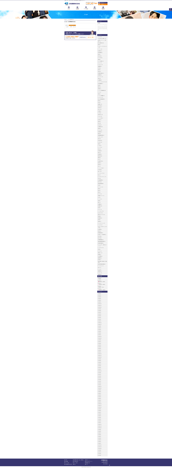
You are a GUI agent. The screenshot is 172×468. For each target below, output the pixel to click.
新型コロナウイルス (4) (101, 214)
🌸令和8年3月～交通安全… (102, 289)
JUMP (74, 464)
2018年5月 (99, 436)
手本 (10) (99, 178)
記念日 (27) (99, 119)
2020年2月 (99, 400)
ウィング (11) (100, 147)
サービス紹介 (86, 8)
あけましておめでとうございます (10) (102, 227)
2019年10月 (99, 407)
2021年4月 (99, 379)
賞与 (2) (99, 192)
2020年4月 (99, 396)
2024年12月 (99, 322)
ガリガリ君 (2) (100, 57)
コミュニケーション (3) (101, 223)
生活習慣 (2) (100, 229)
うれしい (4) (100, 272)
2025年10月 (99, 307)
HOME (69, 8)
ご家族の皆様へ (76, 461)
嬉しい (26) (99, 171)
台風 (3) (99, 207)
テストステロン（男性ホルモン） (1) (102, 245)
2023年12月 (99, 336)
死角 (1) (99, 188)
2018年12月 (99, 424)
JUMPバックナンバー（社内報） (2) (102, 41)
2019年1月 (99, 422)
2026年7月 (99, 293)
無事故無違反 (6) (100, 232)
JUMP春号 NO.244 (101, 287)
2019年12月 (99, 403)
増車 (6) (99, 100)
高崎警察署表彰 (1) (101, 239)
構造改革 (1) (100, 274)
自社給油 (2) (100, 150)
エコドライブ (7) (100, 97)
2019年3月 (99, 419)
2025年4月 (99, 315)
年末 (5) (99, 102)
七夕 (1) (99, 197)
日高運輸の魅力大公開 (68, 464)
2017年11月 (99, 446)
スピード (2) (100, 209)
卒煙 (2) (99, 249)
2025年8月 (99, 310)
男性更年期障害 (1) (101, 243)
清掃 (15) (99, 121)
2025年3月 (99, 317)
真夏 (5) (99, 200)
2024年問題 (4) (100, 256)
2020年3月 (99, 398)
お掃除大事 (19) (100, 126)
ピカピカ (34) (100, 142)
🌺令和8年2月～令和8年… (102, 281)
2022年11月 (99, 355)
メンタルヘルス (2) (101, 247)
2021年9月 (99, 372)
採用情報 (94, 8)
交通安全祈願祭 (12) (101, 73)
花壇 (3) (99, 85)
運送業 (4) (99, 254)
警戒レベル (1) (100, 252)
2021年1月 (99, 384)
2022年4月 (99, 365)
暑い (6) (99, 202)
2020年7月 (99, 393)
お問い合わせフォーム (103, 2)
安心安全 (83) (100, 140)
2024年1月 (99, 334)
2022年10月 (99, 357)
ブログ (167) (100, 36)
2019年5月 (99, 415)
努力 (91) (99, 138)
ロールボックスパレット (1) (102, 176)
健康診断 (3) (100, 66)
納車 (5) (99, 44)
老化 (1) (99, 190)
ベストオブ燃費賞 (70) (101, 95)
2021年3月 (99, 381)
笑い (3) (99, 166)
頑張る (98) (99, 107)
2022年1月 (99, 369)
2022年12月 (99, 353)
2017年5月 (99, 455)
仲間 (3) (99, 219)
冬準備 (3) (99, 111)
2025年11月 (99, 305)
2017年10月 (99, 448)
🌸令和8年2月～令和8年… (102, 284)
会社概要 (77, 8)
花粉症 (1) (99, 216)
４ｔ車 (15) (99, 145)
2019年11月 (99, 405)
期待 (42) (99, 133)
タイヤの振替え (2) (101, 61)
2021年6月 (99, 376)
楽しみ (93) (99, 109)
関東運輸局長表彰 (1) (101, 135)
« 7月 (98, 30)
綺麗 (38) (99, 128)
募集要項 (103, 8)
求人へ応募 (91, 37)
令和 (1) (99, 185)
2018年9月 (99, 429)
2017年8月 (99, 450)
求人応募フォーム (103, 4)
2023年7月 (99, 341)
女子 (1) (99, 159)
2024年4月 (99, 331)
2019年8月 (99, 410)
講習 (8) (99, 69)
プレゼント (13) (100, 64)
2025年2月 (99, 319)
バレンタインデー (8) (101, 173)
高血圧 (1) (99, 259)
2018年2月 (99, 441)
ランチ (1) (99, 92)
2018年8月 (99, 431)
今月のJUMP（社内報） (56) (102, 38)
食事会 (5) (99, 88)
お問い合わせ (83, 37)
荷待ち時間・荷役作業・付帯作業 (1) (102, 262)
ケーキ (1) (99, 269)
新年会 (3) (99, 164)
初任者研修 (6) (100, 52)
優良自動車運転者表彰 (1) (101, 241)
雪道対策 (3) (100, 154)
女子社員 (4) (100, 169)
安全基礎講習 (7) (100, 83)
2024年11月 (99, 324)
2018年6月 (99, 434)
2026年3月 (99, 298)
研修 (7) (99, 54)
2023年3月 (99, 348)
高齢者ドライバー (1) (101, 195)
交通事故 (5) (100, 204)
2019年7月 (99, 412)
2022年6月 (99, 362)
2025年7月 (99, 312)
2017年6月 (99, 453)
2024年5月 (99, 329)
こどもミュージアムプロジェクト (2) (102, 47)
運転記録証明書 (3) (101, 183)
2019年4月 (99, 417)
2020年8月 (99, 391)
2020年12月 (99, 386)
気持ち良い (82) (100, 114)
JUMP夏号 (100, 278)
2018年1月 (99, 443)
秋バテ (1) (99, 267)
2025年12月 (99, 303)
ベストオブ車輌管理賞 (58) (102, 90)
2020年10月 (99, 388)
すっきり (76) (100, 116)
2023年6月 (99, 343)
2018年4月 (99, 438)
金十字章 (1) (100, 236)
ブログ (87, 464)
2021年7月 (99, 374)
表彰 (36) (99, 78)
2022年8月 (99, 360)
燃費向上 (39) (100, 104)
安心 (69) (99, 123)
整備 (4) (99, 59)
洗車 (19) (99, 71)
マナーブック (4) (100, 76)
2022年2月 (99, 367)
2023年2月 (99, 350)
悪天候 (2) (99, 221)
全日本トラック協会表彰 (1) (102, 234)
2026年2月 (99, 300)
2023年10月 (99, 338)
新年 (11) (99, 152)
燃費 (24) (99, 157)
